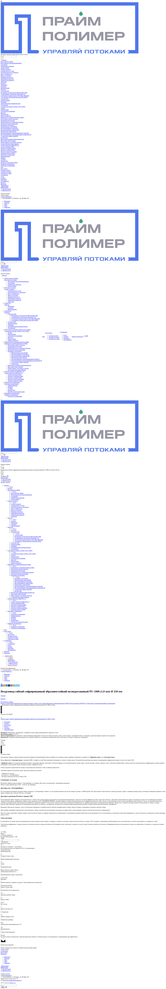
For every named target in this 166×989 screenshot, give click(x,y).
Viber (5, 204)
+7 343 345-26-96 (6, 189)
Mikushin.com (13, 982)
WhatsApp (7, 207)
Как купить (11, 634)
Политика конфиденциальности (12, 980)
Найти (2, 987)
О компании (11, 643)
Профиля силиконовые (18, 626)
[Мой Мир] (7, 685)
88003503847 (5, 186)
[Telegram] (19, 685)
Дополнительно (8, 729)
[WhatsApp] (14, 685)
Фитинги (14, 530)
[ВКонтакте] (2, 685)
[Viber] (11, 685)
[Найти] (2, 58)
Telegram (6, 202)
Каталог (10, 488)
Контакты (3, 954)
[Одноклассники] (4, 685)
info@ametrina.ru (7, 196)
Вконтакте (7, 201)
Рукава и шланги (16, 504)
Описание (7, 722)
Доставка (7, 728)
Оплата (6, 726)
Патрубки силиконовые (18, 614)
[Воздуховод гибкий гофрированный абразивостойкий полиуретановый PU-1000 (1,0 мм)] (28, 719)
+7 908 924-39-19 (6, 190)
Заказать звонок (12, 665)
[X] (9, 685)
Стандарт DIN (19, 535)
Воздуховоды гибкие (17, 493)
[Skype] (16, 685)
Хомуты (13, 521)
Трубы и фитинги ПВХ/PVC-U (20, 602)
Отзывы (6, 723)
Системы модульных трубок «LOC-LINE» (23, 553)
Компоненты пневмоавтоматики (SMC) (22, 567)
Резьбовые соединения (21, 578)
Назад (11, 487)
